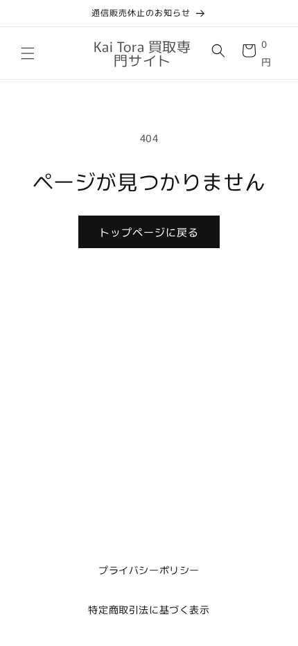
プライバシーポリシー (149, 570)
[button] (27, 53)
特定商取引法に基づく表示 (148, 609)
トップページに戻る (149, 232)
